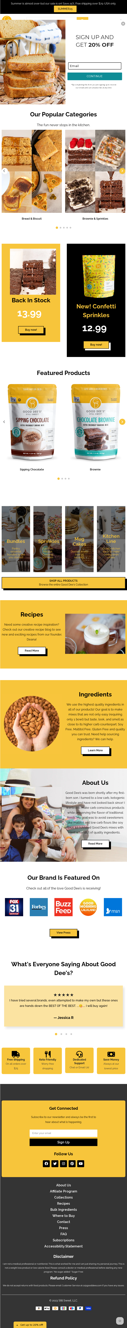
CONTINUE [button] (95, 76)
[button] (123, 24)
